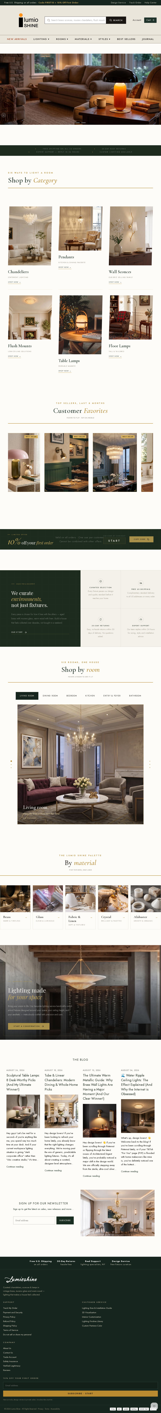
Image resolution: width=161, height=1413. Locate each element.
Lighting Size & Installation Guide (97, 1405)
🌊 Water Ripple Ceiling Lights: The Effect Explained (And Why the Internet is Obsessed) (136, 1181)
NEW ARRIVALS (17, 39)
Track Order (135, 2)
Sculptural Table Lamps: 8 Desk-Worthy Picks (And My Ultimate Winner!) (23, 1179)
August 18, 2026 (54, 1167)
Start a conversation (27, 1123)
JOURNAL (148, 39)
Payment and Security (12, 1409)
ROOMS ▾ (62, 39)
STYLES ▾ (105, 39)
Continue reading (14, 1264)
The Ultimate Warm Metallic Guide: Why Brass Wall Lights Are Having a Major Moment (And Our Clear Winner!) (98, 1184)
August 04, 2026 (130, 1167)
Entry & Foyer (112, 793)
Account (137, 20)
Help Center (151, 2)
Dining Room (50, 793)
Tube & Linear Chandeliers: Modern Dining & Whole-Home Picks (61, 1179)
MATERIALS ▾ (83, 39)
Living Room (27, 793)
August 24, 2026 (15, 1167)
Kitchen (90, 793)
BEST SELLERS (126, 39)
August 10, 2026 (92, 1167)
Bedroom (72, 793)
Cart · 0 (150, 20)
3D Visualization (89, 1409)
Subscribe (65, 1317)
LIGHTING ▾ (41, 39)
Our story (17, 729)
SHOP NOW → (14, 379)
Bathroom (135, 793)
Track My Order (10, 1405)
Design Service (118, 2)
